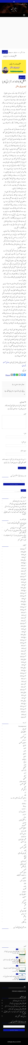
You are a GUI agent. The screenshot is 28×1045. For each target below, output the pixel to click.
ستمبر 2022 (23, 653)
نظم (25, 905)
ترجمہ (25, 772)
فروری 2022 (23, 672)
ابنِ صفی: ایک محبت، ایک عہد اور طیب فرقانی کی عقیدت (15, 512)
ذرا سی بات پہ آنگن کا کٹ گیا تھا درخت (17, 522)
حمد (25, 792)
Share (7, 375)
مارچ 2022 (23, 670)
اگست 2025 (23, 576)
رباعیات (24, 803)
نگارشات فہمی (23, 910)
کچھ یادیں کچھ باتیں (22, 852)
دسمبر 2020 (23, 711)
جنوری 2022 (23, 675)
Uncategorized (22, 725)
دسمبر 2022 (23, 645)
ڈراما (25, 800)
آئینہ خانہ (24, 728)
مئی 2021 (23, 697)
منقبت (24, 896)
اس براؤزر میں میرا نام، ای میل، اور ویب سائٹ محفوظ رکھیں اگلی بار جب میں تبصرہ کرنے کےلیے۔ (14, 460)
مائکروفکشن (23, 866)
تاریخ (25, 761)
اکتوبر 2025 (23, 570)
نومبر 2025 (23, 568)
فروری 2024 (23, 606)
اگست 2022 (23, 656)
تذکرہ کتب (23, 770)
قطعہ (25, 850)
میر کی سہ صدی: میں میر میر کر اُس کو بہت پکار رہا (15, 535)
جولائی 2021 (23, 692)
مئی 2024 (23, 598)
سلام (25, 817)
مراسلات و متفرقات (21, 874)
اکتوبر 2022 (23, 650)
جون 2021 (23, 694)
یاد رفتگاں (24, 921)
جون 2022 (23, 661)
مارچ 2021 (23, 703)
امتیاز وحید (24, 536)
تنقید (25, 786)
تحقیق (24, 767)
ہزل (25, 919)
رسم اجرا (24, 808)
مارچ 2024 (23, 603)
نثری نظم (24, 902)
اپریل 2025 (23, 587)
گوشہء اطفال (22, 77)
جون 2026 (23, 554)
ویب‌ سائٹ (23, 450)
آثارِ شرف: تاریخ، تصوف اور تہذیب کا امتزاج (11, 968)
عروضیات (23, 836)
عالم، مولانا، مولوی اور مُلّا (17, 384)
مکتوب (24, 888)
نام (25, 433)
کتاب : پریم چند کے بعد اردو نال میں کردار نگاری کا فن (11, 977)
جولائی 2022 (23, 659)
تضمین (24, 778)
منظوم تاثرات (23, 894)
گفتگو (25, 858)
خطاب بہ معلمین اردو (21, 527)
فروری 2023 (23, 639)
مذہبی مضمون (23, 872)
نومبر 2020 (23, 714)
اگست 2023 (23, 623)
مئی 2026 (23, 557)
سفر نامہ (24, 814)
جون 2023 (23, 628)
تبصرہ (25, 413)
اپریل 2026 (23, 559)
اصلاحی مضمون (22, 742)
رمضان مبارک (22, 811)
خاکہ (25, 794)
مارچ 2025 (23, 590)
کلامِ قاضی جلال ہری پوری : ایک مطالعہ (17, 509)
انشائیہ (24, 756)
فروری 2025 (23, 592)
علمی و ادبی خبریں (22, 839)
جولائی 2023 (23, 625)
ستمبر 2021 (23, 686)
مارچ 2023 (23, 637)
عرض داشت (23, 833)
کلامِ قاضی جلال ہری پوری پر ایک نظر (17, 503)
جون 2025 (23, 581)
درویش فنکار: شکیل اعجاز (20, 1016)
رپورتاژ (24, 805)
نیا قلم (24, 916)
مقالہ (25, 883)
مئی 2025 (23, 584)
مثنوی (25, 869)
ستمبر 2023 (23, 620)
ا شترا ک (14, 8)
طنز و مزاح (23, 830)
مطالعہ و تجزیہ (23, 880)
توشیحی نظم (23, 789)
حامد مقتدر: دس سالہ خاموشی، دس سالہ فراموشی (15, 506)
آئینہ (25, 539)
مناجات (24, 891)
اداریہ (24, 734)
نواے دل (23, 913)
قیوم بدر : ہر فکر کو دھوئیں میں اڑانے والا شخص (15, 530)
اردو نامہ (24, 739)
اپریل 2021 (23, 700)
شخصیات (24, 825)
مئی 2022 (23, 664)
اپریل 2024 (23, 601)
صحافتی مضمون (22, 828)
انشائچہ (24, 753)
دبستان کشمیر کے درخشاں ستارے (18, 797)
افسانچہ (24, 745)
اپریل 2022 (23, 667)
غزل (25, 844)
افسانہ (25, 748)
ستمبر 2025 (23, 573)
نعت (25, 908)
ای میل (23, 441)
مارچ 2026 (23, 562)
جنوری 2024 (23, 609)
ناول (25, 899)
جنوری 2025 (23, 595)
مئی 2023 (23, 631)
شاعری (24, 822)
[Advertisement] (14, 32)
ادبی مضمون (23, 737)
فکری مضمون (23, 847)
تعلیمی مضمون (23, 783)
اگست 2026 (23, 548)
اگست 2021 (23, 689)
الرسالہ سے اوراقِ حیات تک (19, 500)
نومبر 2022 (23, 648)
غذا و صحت (23, 841)
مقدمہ (25, 885)
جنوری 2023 (23, 642)
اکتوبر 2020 (23, 716)
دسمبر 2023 (23, 612)
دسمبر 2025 (23, 565)
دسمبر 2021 (23, 678)
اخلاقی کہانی (23, 731)
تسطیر (25, 775)
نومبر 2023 (23, 614)
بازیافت (24, 759)
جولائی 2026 (23, 551)
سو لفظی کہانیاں (22, 819)
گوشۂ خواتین (23, 861)
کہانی (25, 855)
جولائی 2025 (23, 579)
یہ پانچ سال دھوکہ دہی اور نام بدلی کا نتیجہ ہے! (14, 390)
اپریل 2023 (23, 634)
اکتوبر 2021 (23, 683)
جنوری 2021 (23, 708)
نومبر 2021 (23, 681)
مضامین (24, 877)
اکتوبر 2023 (23, 617)
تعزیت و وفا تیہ (23, 781)
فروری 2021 (23, 705)
